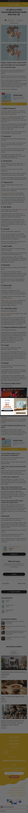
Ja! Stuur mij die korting (7, 410)
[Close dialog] (26, 398)
